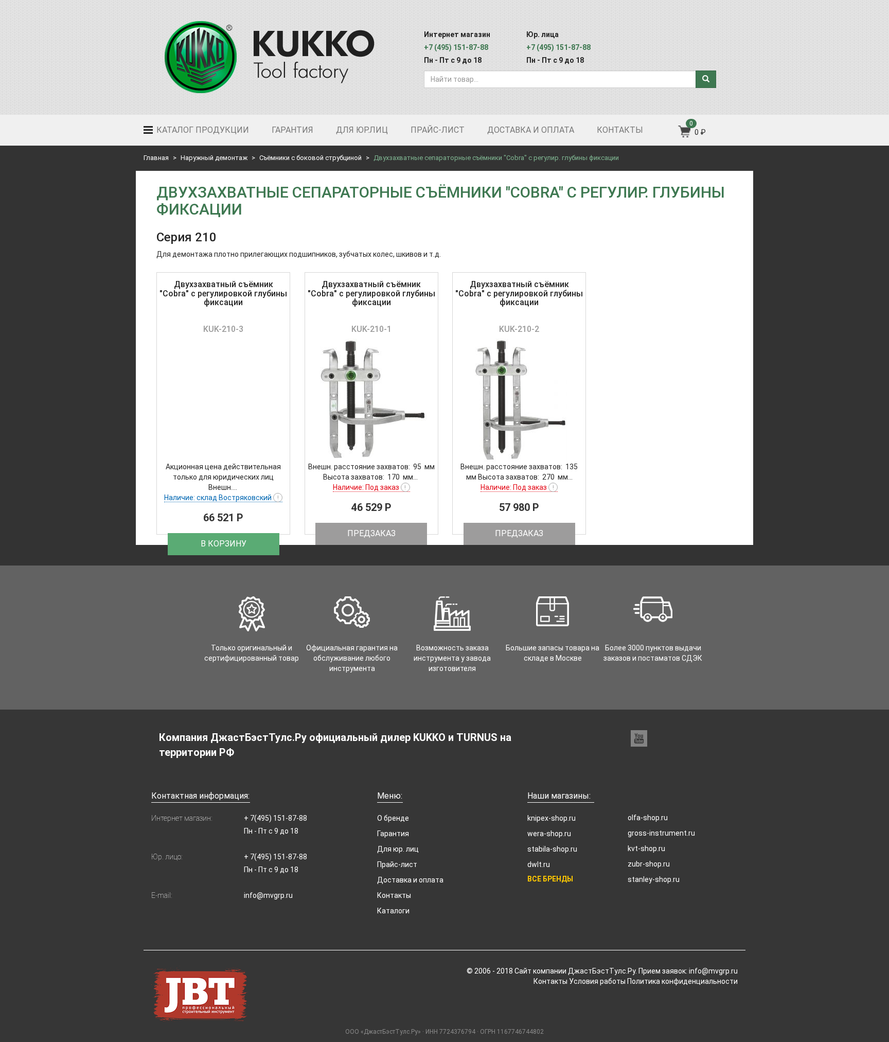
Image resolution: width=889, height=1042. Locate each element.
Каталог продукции (201, 130)
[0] (685, 135)
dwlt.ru (538, 864)
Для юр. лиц (398, 849)
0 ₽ (700, 132)
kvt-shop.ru (646, 848)
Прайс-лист (438, 130)
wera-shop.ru (549, 833)
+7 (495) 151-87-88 (456, 47)
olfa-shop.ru (648, 818)
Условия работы (597, 981)
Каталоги (393, 911)
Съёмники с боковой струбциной (310, 158)
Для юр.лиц (362, 130)
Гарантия (292, 130)
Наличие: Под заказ (369, 487)
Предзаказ (371, 533)
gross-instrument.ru (661, 833)
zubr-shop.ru (649, 864)
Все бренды (550, 879)
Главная (156, 158)
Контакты (620, 130)
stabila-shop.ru (552, 849)
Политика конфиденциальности (682, 981)
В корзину (223, 544)
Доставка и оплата (530, 130)
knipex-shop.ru (551, 818)
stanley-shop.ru (654, 879)
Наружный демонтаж (214, 158)
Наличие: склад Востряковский (221, 497)
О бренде (393, 818)
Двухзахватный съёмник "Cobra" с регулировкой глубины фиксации (223, 293)
